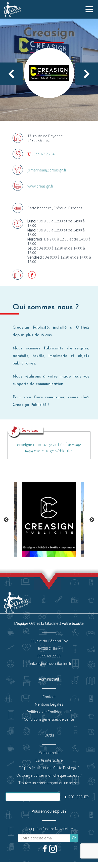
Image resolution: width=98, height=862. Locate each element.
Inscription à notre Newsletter (49, 828)
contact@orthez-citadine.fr (49, 663)
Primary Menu (89, 9)
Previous (6, 519)
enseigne (24, 444)
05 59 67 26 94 (43, 154)
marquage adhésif (50, 444)
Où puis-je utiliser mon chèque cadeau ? (49, 775)
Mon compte (49, 752)
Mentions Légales (49, 704)
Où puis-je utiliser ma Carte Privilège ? (49, 767)
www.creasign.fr (40, 186)
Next (91, 519)
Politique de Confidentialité (49, 711)
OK (74, 837)
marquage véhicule (53, 451)
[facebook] (45, 849)
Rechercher (78, 797)
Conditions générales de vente (49, 719)
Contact (49, 696)
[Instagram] (53, 849)
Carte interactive (49, 760)
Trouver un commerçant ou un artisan (49, 782)
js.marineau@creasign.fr (46, 170)
